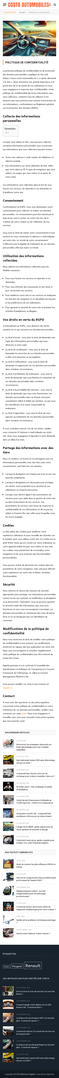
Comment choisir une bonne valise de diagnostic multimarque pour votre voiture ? (36, 908)
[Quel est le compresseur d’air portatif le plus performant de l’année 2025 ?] (8, 877)
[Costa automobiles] (28, 4)
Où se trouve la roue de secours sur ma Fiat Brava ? (35, 992)
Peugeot (17, 966)
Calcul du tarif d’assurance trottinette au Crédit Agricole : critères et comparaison (34, 801)
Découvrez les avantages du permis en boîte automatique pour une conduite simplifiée (33, 747)
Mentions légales (28, 1074)
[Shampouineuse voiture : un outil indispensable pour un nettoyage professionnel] (8, 890)
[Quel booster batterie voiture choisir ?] (8, 933)
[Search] (54, 4)
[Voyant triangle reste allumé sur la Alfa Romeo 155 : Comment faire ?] (8, 1004)
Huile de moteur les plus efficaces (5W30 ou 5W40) (36, 865)
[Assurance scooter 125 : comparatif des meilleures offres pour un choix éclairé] (8, 813)
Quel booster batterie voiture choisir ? (33, 933)
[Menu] (5, 4)
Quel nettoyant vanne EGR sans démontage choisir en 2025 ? (35, 761)
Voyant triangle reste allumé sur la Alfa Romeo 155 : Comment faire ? (33, 1006)
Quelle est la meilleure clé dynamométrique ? (36, 921)
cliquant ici (8, 687)
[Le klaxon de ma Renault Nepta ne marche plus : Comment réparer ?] (8, 1044)
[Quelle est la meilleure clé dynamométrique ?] (8, 919)
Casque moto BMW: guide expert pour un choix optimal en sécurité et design (34, 828)
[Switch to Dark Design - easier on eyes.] (50, 4)
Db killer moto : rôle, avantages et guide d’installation (34, 788)
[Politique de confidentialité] (29, 55)
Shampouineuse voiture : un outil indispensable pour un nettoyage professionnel (31, 894)
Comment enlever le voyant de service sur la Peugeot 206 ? (35, 1032)
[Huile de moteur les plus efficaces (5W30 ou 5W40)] (8, 864)
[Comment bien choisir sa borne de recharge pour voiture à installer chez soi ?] (8, 773)
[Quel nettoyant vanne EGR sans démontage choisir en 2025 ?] (8, 759)
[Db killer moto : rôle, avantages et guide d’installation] (8, 786)
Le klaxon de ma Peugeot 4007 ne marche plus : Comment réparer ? (35, 1019)
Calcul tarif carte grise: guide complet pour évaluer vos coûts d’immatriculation (35, 841)
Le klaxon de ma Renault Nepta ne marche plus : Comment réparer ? (35, 1046)
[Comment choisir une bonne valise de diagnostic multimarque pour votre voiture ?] (8, 906)
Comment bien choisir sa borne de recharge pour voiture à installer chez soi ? (35, 774)
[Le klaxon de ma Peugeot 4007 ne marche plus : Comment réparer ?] (8, 1017)
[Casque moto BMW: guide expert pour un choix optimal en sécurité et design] (8, 826)
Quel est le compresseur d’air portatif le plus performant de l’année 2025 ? (36, 879)
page (24, 713)
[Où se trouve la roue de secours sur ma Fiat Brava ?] (8, 990)
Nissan (6, 966)
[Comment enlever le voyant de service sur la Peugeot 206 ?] (8, 1031)
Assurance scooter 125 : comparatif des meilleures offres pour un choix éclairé (34, 814)
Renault (33, 965)
